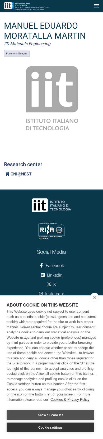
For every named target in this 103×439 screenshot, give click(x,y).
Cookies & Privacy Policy (70, 400)
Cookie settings (50, 427)
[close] (94, 297)
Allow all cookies (50, 415)
